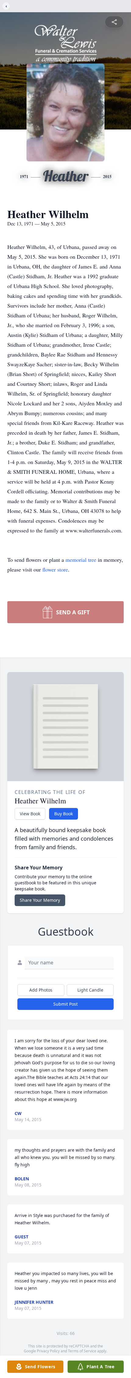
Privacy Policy (48, 1351)
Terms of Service (82, 1351)
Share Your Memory (40, 900)
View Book (30, 814)
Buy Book (63, 814)
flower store (55, 569)
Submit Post (65, 1004)
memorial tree (81, 559)
